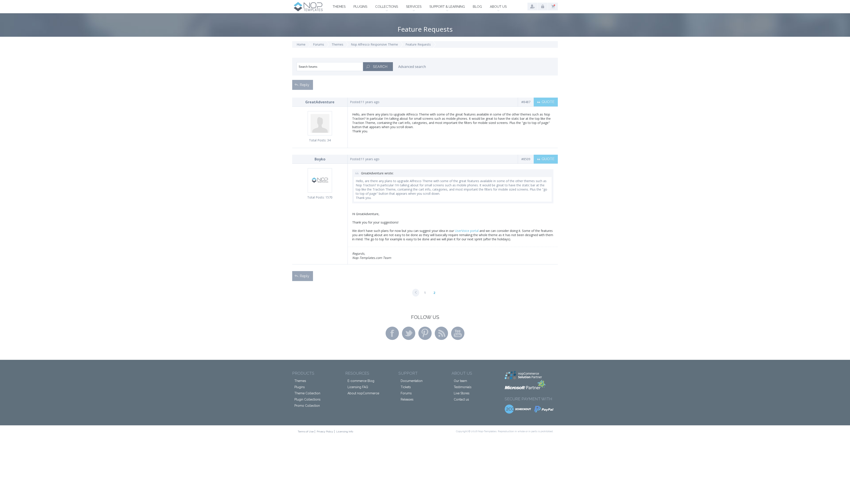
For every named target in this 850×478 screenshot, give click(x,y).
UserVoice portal (467, 231)
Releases (407, 399)
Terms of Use (306, 431)
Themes (339, 7)
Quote (548, 102)
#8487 (525, 102)
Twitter (408, 333)
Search (380, 67)
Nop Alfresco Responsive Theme (374, 44)
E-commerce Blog (361, 381)
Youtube (457, 333)
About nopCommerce (363, 393)
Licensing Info (344, 431)
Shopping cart (553, 6)
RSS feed (441, 333)
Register (532, 6)
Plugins (360, 7)
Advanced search (412, 66)
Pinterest (425, 333)
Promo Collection (307, 405)
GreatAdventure (319, 102)
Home (301, 44)
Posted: (355, 102)
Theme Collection (307, 393)
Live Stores (461, 393)
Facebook (392, 333)
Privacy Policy (325, 431)
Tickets (406, 387)
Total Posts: (317, 140)
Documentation (412, 381)
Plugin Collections (307, 399)
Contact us (461, 399)
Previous (415, 293)
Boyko (320, 159)
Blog (477, 7)
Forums (318, 44)
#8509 (525, 159)
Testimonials (462, 387)
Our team (460, 381)
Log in (543, 6)
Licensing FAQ (358, 387)
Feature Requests (418, 44)
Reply (304, 85)
